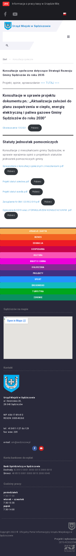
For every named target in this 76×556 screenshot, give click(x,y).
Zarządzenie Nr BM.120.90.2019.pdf (21, 202)
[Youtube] (15, 14)
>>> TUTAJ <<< (50, 82)
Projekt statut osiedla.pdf (15, 191)
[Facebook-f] (5, 14)
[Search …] (7, 45)
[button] (68, 37)
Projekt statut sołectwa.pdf (16, 181)
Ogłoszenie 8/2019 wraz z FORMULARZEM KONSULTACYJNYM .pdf (37, 210)
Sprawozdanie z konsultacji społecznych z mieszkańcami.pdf (33, 166)
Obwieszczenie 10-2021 (14, 128)
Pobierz (34, 128)
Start (5, 59)
